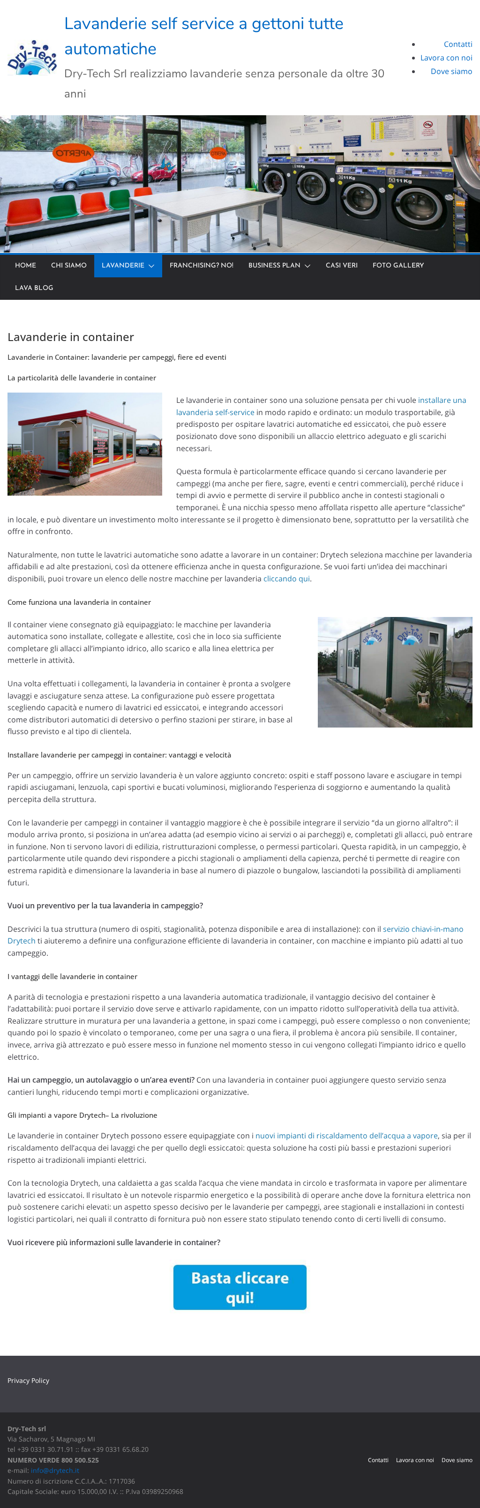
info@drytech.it (55, 1470)
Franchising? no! (201, 265)
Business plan (274, 265)
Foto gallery (398, 265)
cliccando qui (286, 578)
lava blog (34, 288)
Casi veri (342, 265)
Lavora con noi (446, 57)
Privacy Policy (28, 1380)
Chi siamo (69, 265)
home (25, 265)
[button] (149, 266)
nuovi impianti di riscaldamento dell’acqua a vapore (346, 1135)
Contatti (458, 44)
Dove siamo (451, 71)
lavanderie (123, 265)
